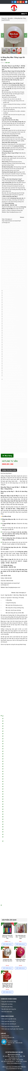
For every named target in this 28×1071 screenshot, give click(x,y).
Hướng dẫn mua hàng (7, 1004)
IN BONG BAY (5, 250)
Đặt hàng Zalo (7, 944)
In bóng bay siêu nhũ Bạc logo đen (7, 960)
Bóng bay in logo (18, 243)
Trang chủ (4, 18)
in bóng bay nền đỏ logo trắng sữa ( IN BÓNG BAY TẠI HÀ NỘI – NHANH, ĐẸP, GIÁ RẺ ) (7, 986)
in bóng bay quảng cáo (12, 248)
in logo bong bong (12, 252)
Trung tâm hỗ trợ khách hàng (9, 1001)
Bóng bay (9, 245)
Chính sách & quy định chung (9, 1019)
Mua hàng (8, 455)
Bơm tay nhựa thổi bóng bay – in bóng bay (7, 937)
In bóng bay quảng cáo (13, 247)
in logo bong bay (20, 250)
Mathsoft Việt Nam (17, 1068)
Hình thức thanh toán (7, 1011)
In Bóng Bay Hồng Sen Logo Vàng (20, 960)
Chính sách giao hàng (7, 1006)
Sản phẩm (10, 18)
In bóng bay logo (16, 245)
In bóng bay (13, 672)
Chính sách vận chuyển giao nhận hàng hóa (12, 1029)
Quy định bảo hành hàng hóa (9, 1009)
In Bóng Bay (21, 248)
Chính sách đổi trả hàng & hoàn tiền (10, 1026)
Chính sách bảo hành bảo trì (9, 1021)
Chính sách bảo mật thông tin (9, 1024)
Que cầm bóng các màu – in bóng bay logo (21, 937)
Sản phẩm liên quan (9, 920)
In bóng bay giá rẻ (8, 673)
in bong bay (12, 250)
